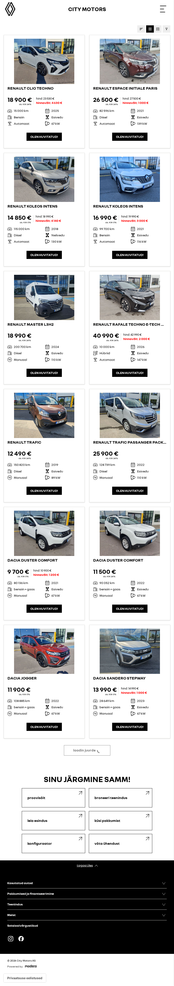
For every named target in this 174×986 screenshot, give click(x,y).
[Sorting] (141, 29)
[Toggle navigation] (163, 9)
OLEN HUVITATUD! (44, 137)
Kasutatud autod (20, 883)
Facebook (21, 938)
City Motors (87, 8)
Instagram (10, 938)
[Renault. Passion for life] (10, 9)
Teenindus (15, 904)
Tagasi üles (85, 865)
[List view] (158, 29)
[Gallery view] (150, 29)
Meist (11, 915)
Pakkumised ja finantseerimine (30, 893)
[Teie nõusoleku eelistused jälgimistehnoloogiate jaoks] (25, 978)
